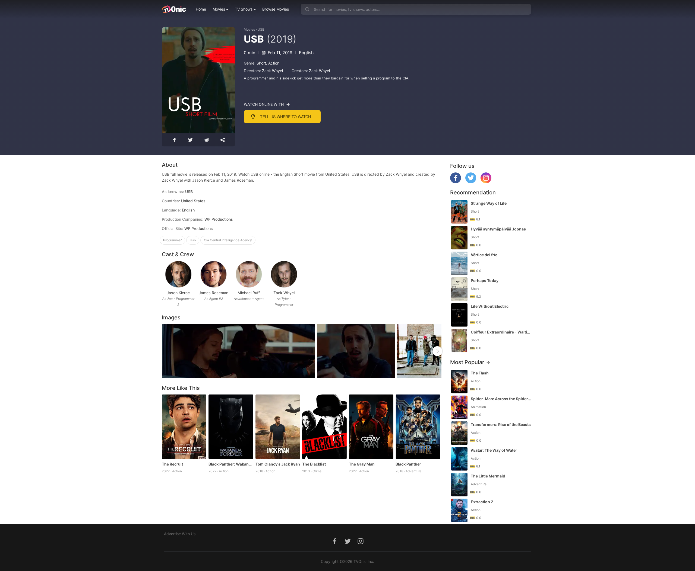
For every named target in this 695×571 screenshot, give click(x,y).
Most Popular (467, 362)
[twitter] (470, 181)
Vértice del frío (484, 254)
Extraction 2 (482, 501)
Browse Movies (275, 9)
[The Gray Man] (371, 426)
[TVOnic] (174, 9)
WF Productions (198, 228)
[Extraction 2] (459, 510)
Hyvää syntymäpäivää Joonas (498, 229)
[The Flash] (459, 381)
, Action (272, 63)
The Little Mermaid (488, 476)
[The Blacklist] (324, 426)
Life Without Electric (489, 306)
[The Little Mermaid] (459, 484)
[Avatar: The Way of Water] (459, 459)
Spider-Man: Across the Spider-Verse (501, 398)
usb (193, 240)
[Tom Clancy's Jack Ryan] (277, 426)
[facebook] (455, 181)
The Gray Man (362, 464)
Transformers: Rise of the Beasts (501, 424)
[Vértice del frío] (459, 263)
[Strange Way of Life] (459, 212)
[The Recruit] (184, 426)
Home (201, 9)
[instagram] (486, 181)
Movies (219, 9)
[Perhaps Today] (459, 289)
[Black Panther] (418, 426)
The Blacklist (314, 464)
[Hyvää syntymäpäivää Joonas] (459, 237)
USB (261, 29)
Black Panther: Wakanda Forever (230, 464)
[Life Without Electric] (459, 315)
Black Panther (408, 464)
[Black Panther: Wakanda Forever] (230, 426)
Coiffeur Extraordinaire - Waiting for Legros (501, 332)
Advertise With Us (179, 533)
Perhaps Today (484, 280)
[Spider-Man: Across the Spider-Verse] (459, 407)
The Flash (480, 373)
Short (261, 63)
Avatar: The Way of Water (494, 450)
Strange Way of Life (489, 203)
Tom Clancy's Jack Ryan (277, 464)
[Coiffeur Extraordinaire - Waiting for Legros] (459, 340)
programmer (172, 240)
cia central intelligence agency (228, 240)
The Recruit (172, 464)
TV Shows (243, 9)
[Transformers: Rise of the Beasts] (459, 433)
